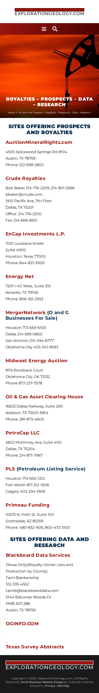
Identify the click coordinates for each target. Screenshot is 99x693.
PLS (11, 469)
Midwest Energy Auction (37, 360)
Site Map (63, 685)
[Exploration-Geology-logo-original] (49, 11)
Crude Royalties (25, 178)
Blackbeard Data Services (39, 555)
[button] (44, 29)
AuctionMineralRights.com (39, 142)
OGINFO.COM (22, 623)
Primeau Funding (28, 505)
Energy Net (20, 276)
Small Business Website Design (42, 682)
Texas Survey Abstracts (35, 647)
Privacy (50, 685)
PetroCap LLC (23, 433)
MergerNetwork (26, 312)
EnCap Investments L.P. (35, 234)
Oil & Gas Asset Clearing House (44, 396)
